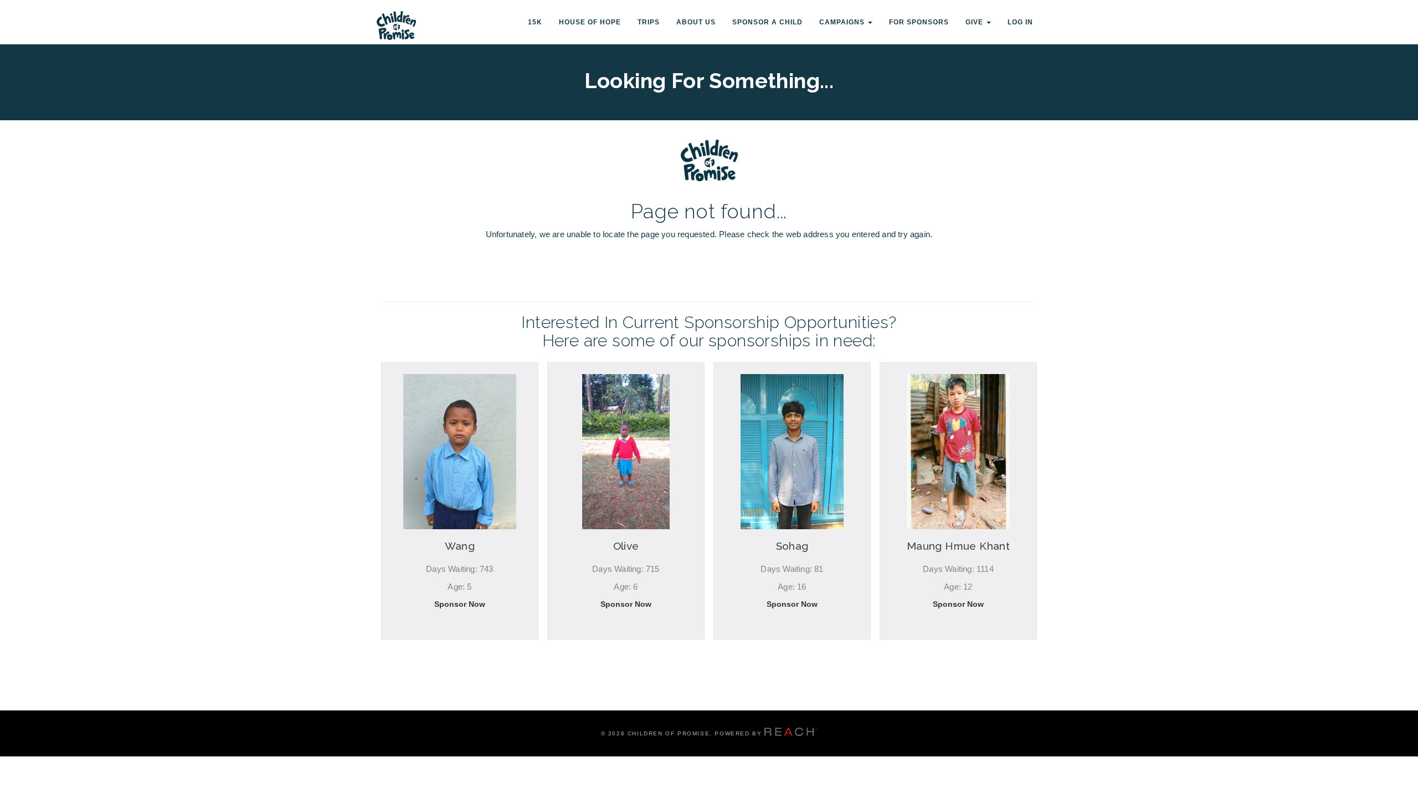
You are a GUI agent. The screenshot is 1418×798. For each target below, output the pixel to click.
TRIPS (649, 22)
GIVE (975, 22)
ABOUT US (696, 22)
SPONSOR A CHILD (767, 22)
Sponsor (459, 652)
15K (535, 22)
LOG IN (1020, 22)
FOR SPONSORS (919, 22)
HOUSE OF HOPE (590, 22)
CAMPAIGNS (843, 22)
